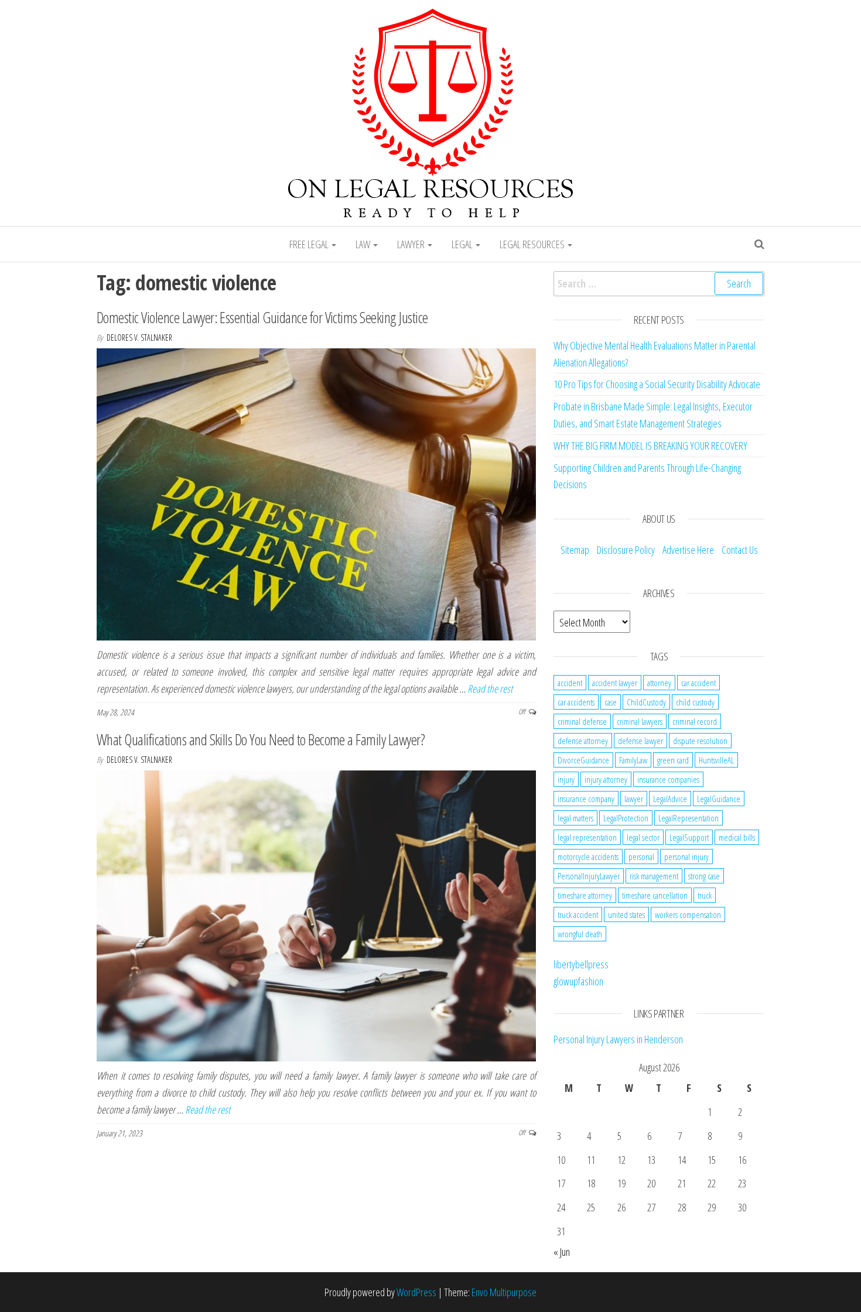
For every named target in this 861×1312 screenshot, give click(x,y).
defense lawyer (640, 740)
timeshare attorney (585, 895)
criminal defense (582, 721)
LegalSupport (689, 837)
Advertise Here (688, 550)
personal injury (686, 856)
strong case (704, 876)
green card (673, 760)
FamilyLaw (633, 760)
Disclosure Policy (626, 550)
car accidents (576, 702)
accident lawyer (614, 682)
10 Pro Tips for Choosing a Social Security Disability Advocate (657, 384)
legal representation (587, 837)
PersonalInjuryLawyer (589, 876)
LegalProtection (625, 818)
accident (570, 682)
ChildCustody (646, 702)
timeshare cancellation (655, 895)
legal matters (575, 818)
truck (705, 895)
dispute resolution (700, 740)
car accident (698, 682)
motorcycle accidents (588, 856)
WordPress (416, 1292)
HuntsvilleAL (716, 760)
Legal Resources (533, 244)
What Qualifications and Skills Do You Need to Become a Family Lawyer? (261, 739)
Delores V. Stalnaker (139, 337)
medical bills (737, 837)
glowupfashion (578, 981)
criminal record (694, 721)
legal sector (643, 837)
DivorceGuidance (583, 760)
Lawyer (411, 244)
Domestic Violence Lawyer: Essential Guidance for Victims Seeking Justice (262, 317)
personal (641, 856)
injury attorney (606, 779)
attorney (659, 682)
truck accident (578, 914)
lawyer (633, 798)
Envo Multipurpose (504, 1292)
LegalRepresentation (688, 818)
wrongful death (580, 934)
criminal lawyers (639, 721)
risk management (654, 876)
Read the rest (489, 688)
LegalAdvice (670, 798)
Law (364, 244)
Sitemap (575, 550)
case (610, 702)
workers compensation (688, 914)
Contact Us (740, 550)
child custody (695, 702)
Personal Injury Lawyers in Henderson (618, 1039)
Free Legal (309, 244)
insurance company (586, 798)
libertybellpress (581, 964)
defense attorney (583, 740)
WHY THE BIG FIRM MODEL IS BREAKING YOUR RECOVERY (650, 446)
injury (566, 779)
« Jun (562, 1252)
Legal (463, 244)
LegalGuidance (718, 798)
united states (626, 914)
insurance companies (668, 779)
